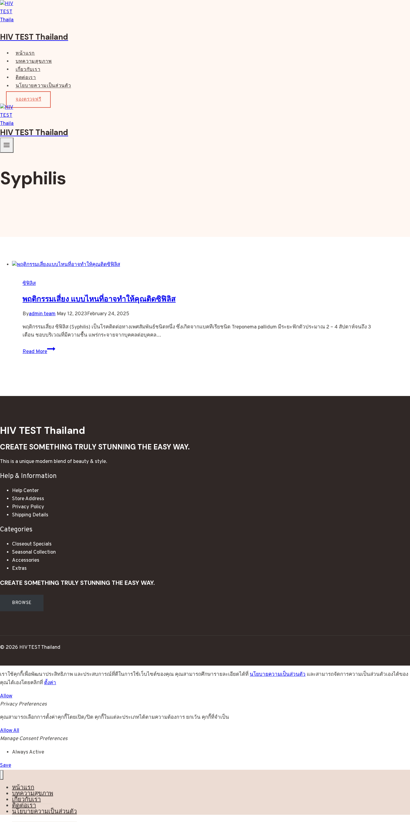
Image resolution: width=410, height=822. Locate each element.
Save (5, 765)
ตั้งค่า (50, 683)
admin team (42, 314)
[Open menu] (7, 145)
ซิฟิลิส (29, 283)
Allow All (9, 730)
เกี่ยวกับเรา (28, 70)
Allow (6, 696)
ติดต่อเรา (26, 78)
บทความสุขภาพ (34, 62)
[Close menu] (1, 775)
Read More (39, 352)
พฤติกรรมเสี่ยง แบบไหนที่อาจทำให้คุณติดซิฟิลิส (99, 299)
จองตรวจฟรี (28, 99)
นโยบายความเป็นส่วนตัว (43, 86)
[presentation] (199, 265)
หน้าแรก (25, 53)
